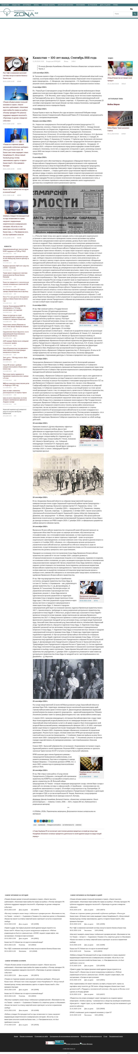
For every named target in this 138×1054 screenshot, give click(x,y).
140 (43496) (35, 989)
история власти (68, 825)
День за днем (105, 5)
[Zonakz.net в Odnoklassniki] (126, 10)
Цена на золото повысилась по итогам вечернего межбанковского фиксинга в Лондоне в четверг (15, 400)
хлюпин (78, 825)
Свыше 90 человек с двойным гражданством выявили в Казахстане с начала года (15, 367)
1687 (15, 345)
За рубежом (92, 5)
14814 (73, 61)
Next (130, 69)
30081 (96, 325)
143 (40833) (32, 945)
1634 (15, 312)
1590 (15, 270)
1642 (15, 262)
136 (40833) (32, 996)
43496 (19, 169)
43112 (124, 81)
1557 (15, 303)
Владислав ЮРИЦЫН (53, 61)
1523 (15, 279)
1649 (15, 415)
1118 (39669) (100, 1008)
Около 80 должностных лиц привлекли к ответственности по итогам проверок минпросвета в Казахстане (15, 350)
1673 (15, 362)
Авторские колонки (65, 5)
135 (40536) (35, 1025)
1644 (15, 338)
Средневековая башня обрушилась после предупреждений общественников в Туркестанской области (16, 334)
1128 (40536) (100, 965)
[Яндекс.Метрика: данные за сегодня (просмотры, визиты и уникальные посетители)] (86, 1044)
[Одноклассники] (38, 821)
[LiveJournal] (46, 821)
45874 (19, 124)
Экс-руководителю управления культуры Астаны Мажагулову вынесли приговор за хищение (16, 258)
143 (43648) (33, 951)
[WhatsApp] (49, 821)
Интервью (27, 5)
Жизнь (36, 5)
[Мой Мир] (41, 821)
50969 (124, 134)
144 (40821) (35, 938)
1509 (15, 395)
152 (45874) (35, 910)
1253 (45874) (100, 910)
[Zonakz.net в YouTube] (120, 10)
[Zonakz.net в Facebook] (117, 10)
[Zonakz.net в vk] (128, 10)
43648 (19, 81)
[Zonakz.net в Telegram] (123, 10)
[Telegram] (52, 821)
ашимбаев (41, 825)
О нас (105, 1036)
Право (115, 5)
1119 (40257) (100, 994)
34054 (96, 445)
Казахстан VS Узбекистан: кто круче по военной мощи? (23, 942)
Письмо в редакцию (26, 1036)
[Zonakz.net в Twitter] (114, 10)
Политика (5, 5)
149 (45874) (35, 975)
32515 (96, 776)
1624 (15, 329)
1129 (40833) (98, 951)
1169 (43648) (99, 930)
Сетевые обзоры (48, 5)
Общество (16, 5)
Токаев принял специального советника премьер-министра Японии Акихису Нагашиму (15, 275)
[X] (43, 821)
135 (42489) (35, 1010)
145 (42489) (35, 924)
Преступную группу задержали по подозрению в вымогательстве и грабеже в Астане (15, 376)
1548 (15, 404)
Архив (16, 1036)
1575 (15, 253)
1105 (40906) (99, 1015)
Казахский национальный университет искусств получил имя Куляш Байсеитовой (14, 411)
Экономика (80, 5)
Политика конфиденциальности (91, 1036)
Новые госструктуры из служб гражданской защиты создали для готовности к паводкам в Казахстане (14, 317)
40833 (19, 195)
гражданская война (54, 825)
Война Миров (113, 104)
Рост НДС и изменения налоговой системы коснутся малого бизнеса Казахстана (15, 75)
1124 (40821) (100, 980)
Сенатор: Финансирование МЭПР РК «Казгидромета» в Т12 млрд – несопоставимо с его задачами (14, 308)
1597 (15, 293)
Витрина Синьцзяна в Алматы (91, 323)
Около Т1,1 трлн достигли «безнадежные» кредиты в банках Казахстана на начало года (16, 299)
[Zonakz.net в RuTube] (132, 10)
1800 (15, 286)
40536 (19, 238)
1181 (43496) (100, 924)
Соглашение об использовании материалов (64, 1036)
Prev (110, 69)
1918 (34, 825)
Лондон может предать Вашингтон (119, 78)
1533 (15, 321)
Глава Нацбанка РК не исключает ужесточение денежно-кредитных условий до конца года (65, 831)
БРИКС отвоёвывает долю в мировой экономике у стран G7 (91, 1012)
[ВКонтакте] (35, 821)
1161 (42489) (100, 945)
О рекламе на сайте (41, 1036)
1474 (15, 387)
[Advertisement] (69, 34)
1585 (15, 371)
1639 (15, 380)
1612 (15, 354)
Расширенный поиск (116, 1036)
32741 (96, 600)
